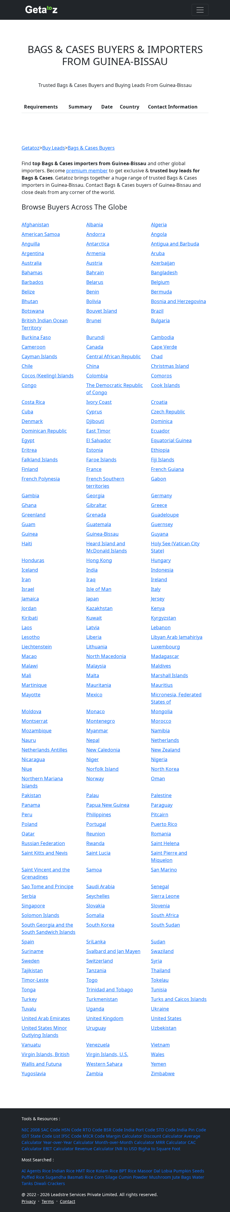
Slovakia (95, 905)
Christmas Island (170, 366)
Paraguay (161, 805)
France (94, 469)
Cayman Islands (39, 356)
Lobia (166, 1171)
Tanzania (96, 970)
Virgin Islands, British (45, 1054)
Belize (28, 291)
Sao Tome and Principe (47, 886)
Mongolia (161, 711)
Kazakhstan (99, 608)
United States (166, 1018)
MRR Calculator (171, 1142)
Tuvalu (29, 1008)
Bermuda (161, 291)
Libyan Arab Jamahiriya (176, 637)
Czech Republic (168, 411)
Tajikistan (32, 970)
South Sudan (165, 925)
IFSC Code (71, 1136)
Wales (157, 1054)
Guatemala (98, 524)
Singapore (33, 905)
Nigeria (159, 759)
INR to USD (126, 1148)
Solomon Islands (40, 915)
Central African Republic (113, 356)
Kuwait (94, 618)
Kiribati (30, 618)
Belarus (94, 282)
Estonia (94, 450)
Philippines (98, 814)
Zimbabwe (163, 1073)
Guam (28, 524)
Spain (28, 941)
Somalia (95, 915)
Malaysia (96, 666)
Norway (95, 778)
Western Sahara (104, 1064)
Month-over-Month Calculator (125, 1142)
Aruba (158, 253)
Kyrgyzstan (163, 618)
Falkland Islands (40, 459)
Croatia (159, 402)
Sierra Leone (165, 896)
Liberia (94, 637)
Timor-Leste (35, 980)
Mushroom (160, 1177)
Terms (48, 1201)
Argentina (33, 253)
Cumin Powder (133, 1177)
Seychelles (98, 896)
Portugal (96, 824)
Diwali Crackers (49, 1183)
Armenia (95, 253)
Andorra (95, 234)
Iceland (30, 570)
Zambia (94, 1073)
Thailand (160, 970)
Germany (161, 495)
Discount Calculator (163, 1136)
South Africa (165, 915)
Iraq (91, 579)
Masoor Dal (148, 1171)
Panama (31, 805)
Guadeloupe (165, 514)
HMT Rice (85, 1171)
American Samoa (41, 234)
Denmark (32, 421)
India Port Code (139, 1130)
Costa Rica (33, 402)
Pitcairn (159, 814)
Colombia (97, 375)
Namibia (160, 730)
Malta (92, 675)
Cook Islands (165, 385)
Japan (92, 598)
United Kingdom (104, 1018)
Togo (92, 980)
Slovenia (160, 905)
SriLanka (96, 941)
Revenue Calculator (94, 1148)
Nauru (29, 740)
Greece (159, 505)
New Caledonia (103, 749)
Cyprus (94, 411)
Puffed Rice (33, 1177)
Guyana (159, 534)
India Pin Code (191, 1130)
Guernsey (162, 524)
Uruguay (96, 1028)
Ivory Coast (99, 402)
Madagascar (165, 656)
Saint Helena (165, 843)
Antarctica (97, 243)
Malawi (30, 666)
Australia (32, 263)
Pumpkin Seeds (188, 1171)
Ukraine (160, 1008)
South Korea (100, 925)
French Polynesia (41, 478)
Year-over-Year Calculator (68, 1142)
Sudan (158, 941)
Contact (67, 1201)
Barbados (32, 282)
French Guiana (167, 469)
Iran (26, 579)
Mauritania (98, 685)
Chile (27, 366)
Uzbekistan (163, 1028)
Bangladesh (164, 272)
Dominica (161, 421)
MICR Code (94, 1136)
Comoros (161, 375)
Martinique (34, 685)
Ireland (159, 579)
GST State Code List (41, 1136)
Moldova (31, 711)
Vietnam (160, 1044)
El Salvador (98, 440)
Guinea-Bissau (102, 534)
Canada (94, 347)
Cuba (27, 411)
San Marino (164, 869)
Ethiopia (160, 450)
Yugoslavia (34, 1073)
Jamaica (30, 598)
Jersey (157, 598)
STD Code (165, 1130)
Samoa (94, 869)
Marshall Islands (169, 675)
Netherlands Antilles (44, 749)
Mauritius (162, 685)
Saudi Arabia (100, 886)
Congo (29, 385)
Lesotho (31, 637)
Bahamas (32, 272)
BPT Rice (127, 1171)
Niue (27, 769)
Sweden (31, 960)
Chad (157, 356)
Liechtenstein (37, 646)
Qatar (28, 833)
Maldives (161, 666)
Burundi (95, 337)
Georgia (95, 495)
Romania (161, 833)
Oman (158, 778)
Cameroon (34, 347)
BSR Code (113, 1130)
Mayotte (31, 694)
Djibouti (95, 421)
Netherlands (165, 740)
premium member (87, 170)
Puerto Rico (164, 824)
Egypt (28, 440)
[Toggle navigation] (200, 10)
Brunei (93, 320)
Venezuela (98, 1044)
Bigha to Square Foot (159, 1148)
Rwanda (95, 843)
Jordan (29, 608)
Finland (30, 469)
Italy (156, 589)
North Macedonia (106, 656)
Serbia (29, 896)
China (92, 366)
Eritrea (29, 450)
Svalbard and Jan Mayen (113, 951)
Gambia (30, 495)
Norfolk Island (102, 769)
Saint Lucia (98, 853)
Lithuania (96, 646)
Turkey (29, 999)
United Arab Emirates (46, 1018)
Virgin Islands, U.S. (107, 1054)
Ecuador (160, 430)
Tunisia (159, 989)
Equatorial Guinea (171, 440)
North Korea (165, 769)
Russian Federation (43, 843)
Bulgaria (160, 320)
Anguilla (31, 243)
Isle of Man (98, 589)
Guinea (30, 534)
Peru (27, 814)
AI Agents (31, 1171)
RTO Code (92, 1130)
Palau (92, 795)
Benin (92, 291)
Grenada (96, 514)
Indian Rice (63, 1171)
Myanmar (97, 730)
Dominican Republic (44, 430)
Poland (29, 824)
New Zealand (165, 749)
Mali (26, 675)
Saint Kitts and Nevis (45, 853)
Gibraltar (96, 505)
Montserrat (35, 721)
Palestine (161, 795)
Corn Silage (105, 1177)
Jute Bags (181, 1177)
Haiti (27, 543)
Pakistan (31, 795)
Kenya (158, 608)
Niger (92, 759)
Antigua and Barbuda (175, 243)
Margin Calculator (124, 1136)
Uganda (95, 1008)
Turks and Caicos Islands (179, 999)
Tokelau (160, 980)
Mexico (94, 694)
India (92, 570)
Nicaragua (33, 759)
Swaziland (162, 951)
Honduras (33, 560)
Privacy (29, 1201)
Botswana (33, 311)
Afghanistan (35, 224)
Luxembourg (165, 646)
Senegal (160, 886)
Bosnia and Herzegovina (178, 301)
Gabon (158, 478)
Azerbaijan (163, 263)
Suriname (32, 951)
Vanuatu (31, 1044)
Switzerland (99, 960)
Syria (156, 960)
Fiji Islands (162, 459)
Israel (28, 589)
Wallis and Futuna (42, 1064)
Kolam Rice (107, 1171)
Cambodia (162, 337)
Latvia (92, 627)
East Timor (98, 430)
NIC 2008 (31, 1130)
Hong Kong (99, 560)
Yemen (158, 1064)
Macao (29, 656)
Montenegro (100, 721)
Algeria (159, 224)
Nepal (92, 740)
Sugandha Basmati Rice (69, 1177)
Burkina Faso (36, 337)
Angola (159, 234)
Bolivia (93, 301)
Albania (94, 224)
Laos (27, 627)
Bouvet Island (101, 311)
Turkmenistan (102, 999)
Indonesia (162, 570)
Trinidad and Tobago (109, 989)
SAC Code (50, 1130)
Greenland (34, 514)
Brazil (157, 311)
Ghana (29, 505)
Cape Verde (164, 347)
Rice (46, 1171)
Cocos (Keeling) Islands (48, 375)
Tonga (29, 989)
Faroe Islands (101, 459)
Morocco (161, 721)
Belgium (160, 282)
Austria (94, 263)
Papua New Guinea (107, 805)
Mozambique (37, 730)
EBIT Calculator (58, 1148)
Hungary (161, 560)
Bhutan (30, 301)
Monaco (95, 711)
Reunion (95, 833)
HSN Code (71, 1130)
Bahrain (95, 272)
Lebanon (161, 627)
